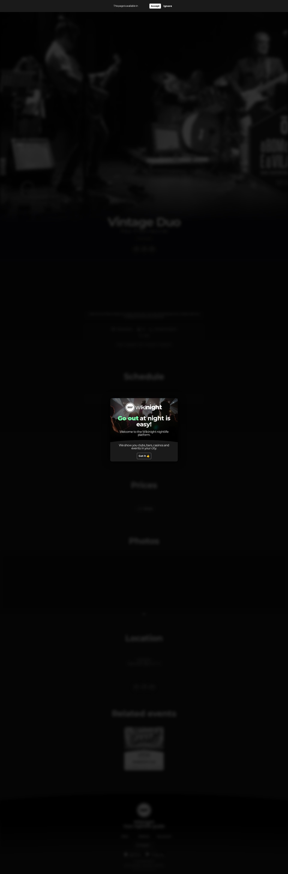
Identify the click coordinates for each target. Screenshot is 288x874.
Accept (155, 6)
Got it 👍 (144, 456)
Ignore (168, 6)
